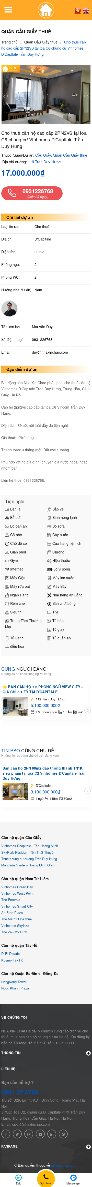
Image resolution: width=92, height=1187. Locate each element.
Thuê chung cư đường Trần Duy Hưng (29, 858)
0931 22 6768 (19, 1092)
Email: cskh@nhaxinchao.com (25, 1124)
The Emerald (10, 899)
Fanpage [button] (9, 1146)
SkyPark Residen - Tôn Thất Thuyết (27, 852)
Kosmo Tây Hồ (12, 960)
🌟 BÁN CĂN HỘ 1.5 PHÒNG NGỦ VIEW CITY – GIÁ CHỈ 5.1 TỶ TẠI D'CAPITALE (43, 689)
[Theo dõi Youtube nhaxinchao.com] (40, 1134)
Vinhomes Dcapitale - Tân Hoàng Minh (29, 846)
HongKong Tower (13, 981)
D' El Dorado (10, 953)
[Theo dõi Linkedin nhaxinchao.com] (51, 1134)
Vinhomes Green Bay (17, 886)
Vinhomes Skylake (15, 925)
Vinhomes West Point (17, 893)
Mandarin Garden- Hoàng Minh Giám (28, 865)
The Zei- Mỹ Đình (14, 931)
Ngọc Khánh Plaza (15, 988)
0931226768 (42, 339)
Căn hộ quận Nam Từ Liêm (25, 878)
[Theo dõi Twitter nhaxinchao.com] (17, 1134)
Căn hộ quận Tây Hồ (19, 945)
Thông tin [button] (11, 1052)
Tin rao (27, 750)
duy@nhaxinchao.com (50, 352)
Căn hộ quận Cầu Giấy (21, 837)
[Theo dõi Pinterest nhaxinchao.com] (63, 1134)
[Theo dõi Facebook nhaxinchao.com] (5, 1134)
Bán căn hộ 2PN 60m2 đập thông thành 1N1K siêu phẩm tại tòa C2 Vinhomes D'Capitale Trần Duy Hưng (44, 773)
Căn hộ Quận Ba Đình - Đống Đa (30, 973)
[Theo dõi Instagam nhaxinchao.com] (28, 1134)
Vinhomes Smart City (17, 906)
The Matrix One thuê (16, 919)
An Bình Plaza (12, 912)
